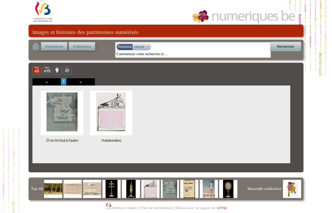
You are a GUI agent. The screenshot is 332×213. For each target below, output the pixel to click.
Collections (82, 46)
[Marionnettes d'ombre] (292, 189)
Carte (57, 70)
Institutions (54, 46)
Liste (47, 70)
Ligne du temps (67, 70)
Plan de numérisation (156, 208)
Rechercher (285, 46)
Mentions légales (125, 208)
